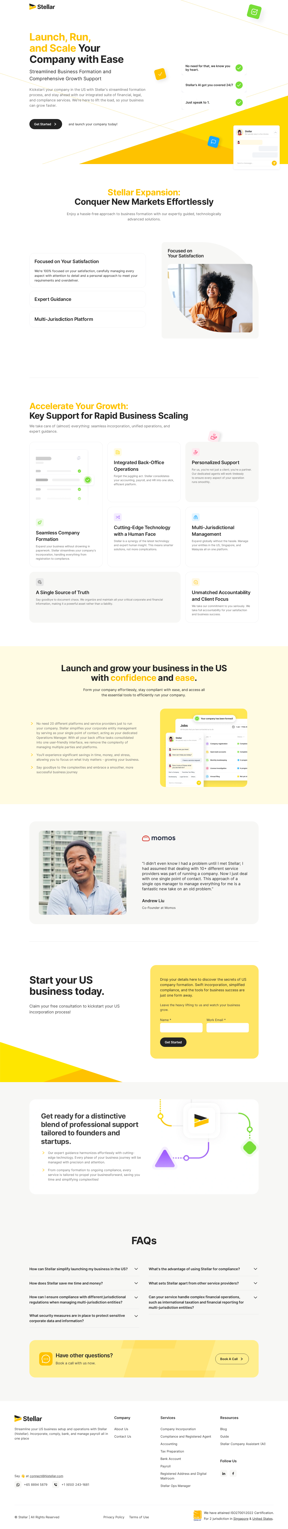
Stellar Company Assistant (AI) (243, 1444)
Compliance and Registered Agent (185, 1436)
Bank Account (170, 1459)
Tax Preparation (172, 1451)
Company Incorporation (178, 1429)
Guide (224, 1436)
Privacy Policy (113, 1517)
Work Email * (216, 1020)
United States (262, 1519)
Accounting (168, 1444)
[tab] (87, 270)
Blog (223, 1429)
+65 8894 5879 (35, 1485)
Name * (165, 1020)
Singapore (240, 1519)
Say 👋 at (38, 1476)
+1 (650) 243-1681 (75, 1485)
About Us (121, 1429)
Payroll (165, 1466)
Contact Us (122, 1436)
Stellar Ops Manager (175, 1486)
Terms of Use (139, 1517)
